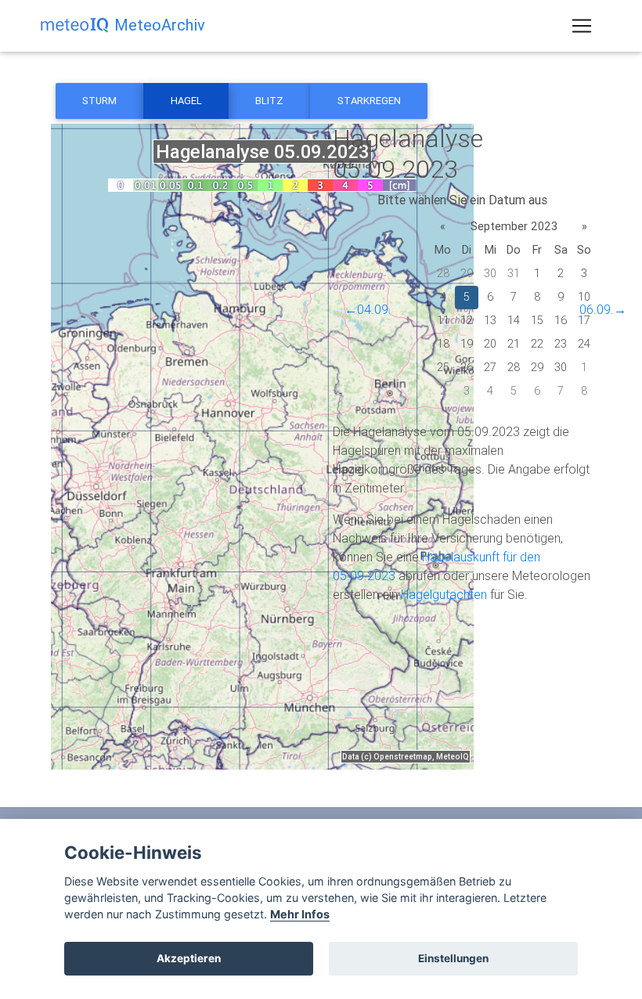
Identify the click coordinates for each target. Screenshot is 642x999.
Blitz (269, 100)
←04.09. (367, 309)
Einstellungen (453, 958)
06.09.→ (602, 309)
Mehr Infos (300, 914)
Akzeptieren (189, 958)
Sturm (99, 100)
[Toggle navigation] (582, 26)
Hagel (186, 100)
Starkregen (369, 100)
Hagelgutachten (444, 594)
